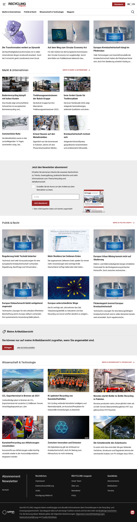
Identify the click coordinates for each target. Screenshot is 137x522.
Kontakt (5, 490)
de (128, 4)
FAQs (73, 495)
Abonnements (113, 481)
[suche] (133, 12)
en (133, 4)
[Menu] (4, 4)
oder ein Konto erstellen (26, 348)
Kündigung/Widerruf (43, 495)
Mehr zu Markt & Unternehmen (75, 70)
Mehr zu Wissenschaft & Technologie (117, 362)
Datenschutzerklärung (44, 486)
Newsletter (10, 481)
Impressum (40, 481)
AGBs (37, 491)
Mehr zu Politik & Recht (122, 223)
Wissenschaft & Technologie (19, 362)
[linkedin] (132, 512)
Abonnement (11, 476)
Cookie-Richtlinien (49, 517)
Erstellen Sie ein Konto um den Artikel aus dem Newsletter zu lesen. (56, 188)
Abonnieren (118, 4)
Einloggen (8, 348)
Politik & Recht (10, 222)
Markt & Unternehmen (15, 70)
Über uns (75, 486)
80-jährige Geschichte (107, 511)
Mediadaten (112, 486)
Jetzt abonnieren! (40, 203)
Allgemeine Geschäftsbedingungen (90, 514)
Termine (110, 491)
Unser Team (76, 481)
